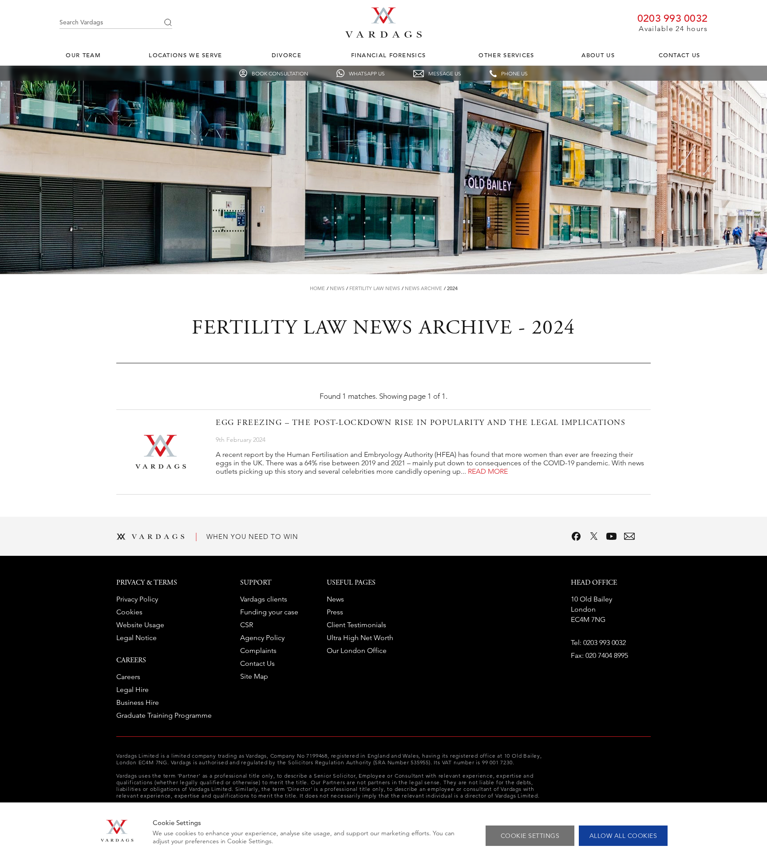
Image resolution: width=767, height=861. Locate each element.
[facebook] (576, 536)
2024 (452, 288)
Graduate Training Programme (164, 715)
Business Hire (137, 702)
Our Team (83, 55)
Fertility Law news (374, 288)
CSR (246, 625)
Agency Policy (262, 637)
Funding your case (269, 612)
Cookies (129, 612)
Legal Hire (132, 689)
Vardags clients (263, 599)
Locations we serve (185, 55)
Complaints (258, 650)
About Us (597, 55)
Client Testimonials (356, 625)
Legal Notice (136, 637)
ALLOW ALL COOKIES (623, 836)
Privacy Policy (137, 599)
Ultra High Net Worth (360, 637)
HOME (317, 288)
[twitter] (594, 536)
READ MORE (488, 471)
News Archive (423, 288)
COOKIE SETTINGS (530, 836)
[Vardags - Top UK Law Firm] (383, 35)
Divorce (286, 55)
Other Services (506, 55)
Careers (128, 676)
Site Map (254, 676)
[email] (629, 536)
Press (335, 612)
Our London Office (357, 650)
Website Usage (140, 625)
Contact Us (679, 55)
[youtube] (611, 536)
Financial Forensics (388, 55)
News (337, 288)
